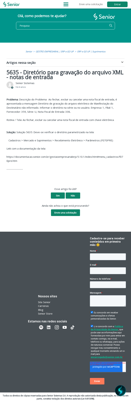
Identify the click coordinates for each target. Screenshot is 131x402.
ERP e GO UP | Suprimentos (91, 51)
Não (73, 195)
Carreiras (43, 306)
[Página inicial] (11, 4)
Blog (40, 309)
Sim (58, 195)
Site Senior (44, 302)
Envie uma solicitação (91, 4)
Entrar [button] (117, 4)
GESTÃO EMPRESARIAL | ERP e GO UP (55, 51)
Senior (29, 51)
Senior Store (45, 313)
